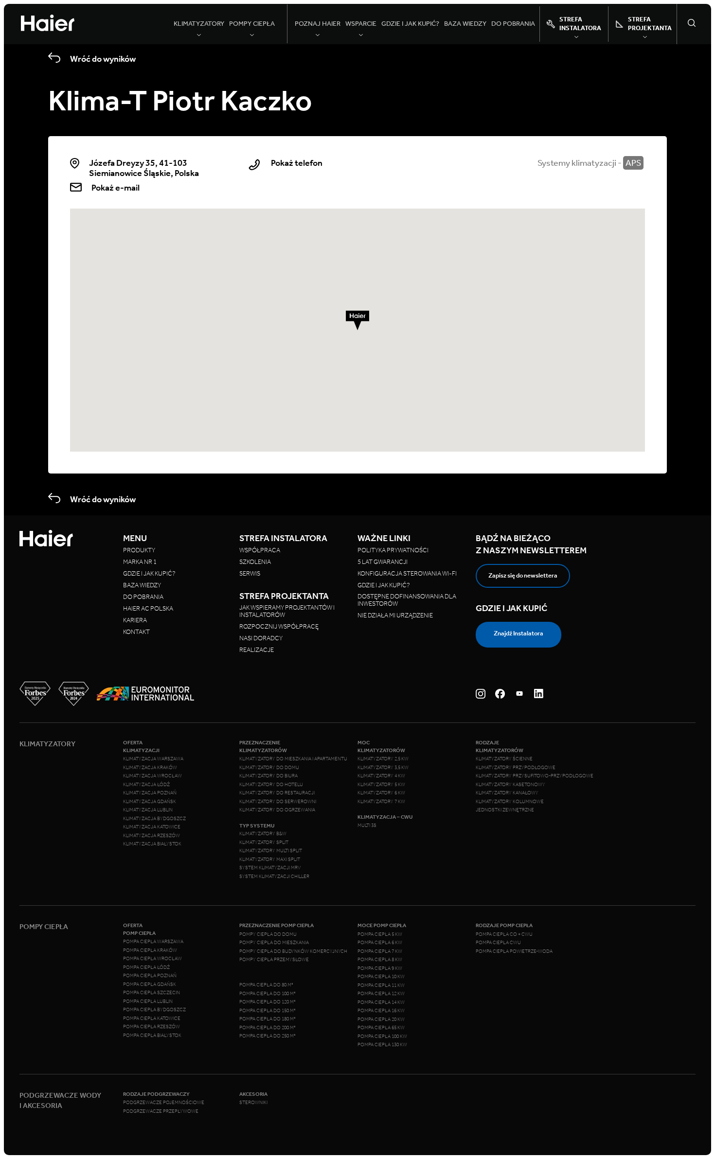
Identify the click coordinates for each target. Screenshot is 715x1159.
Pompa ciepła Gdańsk (149, 984)
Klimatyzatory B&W (262, 834)
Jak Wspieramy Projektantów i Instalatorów (287, 611)
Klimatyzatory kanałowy (507, 793)
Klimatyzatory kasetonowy (510, 785)
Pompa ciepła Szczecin (151, 993)
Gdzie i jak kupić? (410, 23)
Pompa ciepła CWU (498, 943)
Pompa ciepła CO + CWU (504, 934)
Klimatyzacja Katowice (151, 827)
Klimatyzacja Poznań (150, 793)
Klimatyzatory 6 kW (381, 793)
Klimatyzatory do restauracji (277, 793)
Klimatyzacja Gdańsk (149, 802)
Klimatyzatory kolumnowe (510, 802)
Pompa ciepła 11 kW (381, 985)
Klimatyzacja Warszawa (153, 759)
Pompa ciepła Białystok (152, 1035)
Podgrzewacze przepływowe (160, 1111)
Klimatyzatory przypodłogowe (515, 768)
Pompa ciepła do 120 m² (267, 1002)
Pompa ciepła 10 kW (381, 977)
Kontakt (136, 631)
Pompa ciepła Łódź (146, 967)
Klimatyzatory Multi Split (270, 851)
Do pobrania (513, 23)
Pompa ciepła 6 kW (380, 943)
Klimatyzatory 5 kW (381, 785)
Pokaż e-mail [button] (115, 187)
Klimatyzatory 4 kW (381, 776)
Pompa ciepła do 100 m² (267, 994)
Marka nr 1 (140, 561)
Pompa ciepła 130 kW (382, 1045)
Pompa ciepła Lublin (148, 1001)
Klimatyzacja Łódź (146, 785)
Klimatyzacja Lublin (148, 810)
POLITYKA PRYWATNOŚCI (393, 550)
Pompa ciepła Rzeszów (151, 1027)
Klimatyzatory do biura (268, 776)
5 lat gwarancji (383, 561)
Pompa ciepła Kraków (150, 950)
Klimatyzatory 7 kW (381, 802)
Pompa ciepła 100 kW (382, 1036)
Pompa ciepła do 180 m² (267, 1019)
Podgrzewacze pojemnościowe (163, 1103)
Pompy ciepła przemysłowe (274, 960)
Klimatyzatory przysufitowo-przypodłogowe (534, 776)
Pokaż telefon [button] (296, 163)
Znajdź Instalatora (518, 633)
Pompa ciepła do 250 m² (267, 1036)
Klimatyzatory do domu (269, 768)
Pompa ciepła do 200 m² (267, 1028)
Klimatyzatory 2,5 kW (383, 759)
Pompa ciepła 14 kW (381, 1002)
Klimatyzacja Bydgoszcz (154, 819)
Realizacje (256, 649)
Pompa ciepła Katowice (151, 1018)
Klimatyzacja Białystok (152, 844)
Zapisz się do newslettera (522, 575)
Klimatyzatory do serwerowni (277, 802)
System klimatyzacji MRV (270, 868)
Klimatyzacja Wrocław (152, 776)
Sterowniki (253, 1103)
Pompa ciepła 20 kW (381, 1019)
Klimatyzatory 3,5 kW (383, 768)
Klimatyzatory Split (263, 842)
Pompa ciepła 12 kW (381, 994)
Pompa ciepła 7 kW (380, 951)
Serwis (249, 573)
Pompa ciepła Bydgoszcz (154, 1010)
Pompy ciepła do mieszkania (274, 943)
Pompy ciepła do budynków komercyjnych (293, 951)
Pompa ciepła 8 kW (380, 960)
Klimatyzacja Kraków (150, 768)
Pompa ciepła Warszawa (153, 942)
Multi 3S (367, 825)
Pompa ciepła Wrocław (152, 959)
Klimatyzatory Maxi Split (269, 859)
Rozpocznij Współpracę (279, 626)
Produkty (139, 550)
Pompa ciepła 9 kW (380, 968)
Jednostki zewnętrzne (505, 810)
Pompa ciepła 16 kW (381, 1011)
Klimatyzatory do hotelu (271, 785)
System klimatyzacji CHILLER (274, 876)
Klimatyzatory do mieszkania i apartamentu (293, 759)
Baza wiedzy (465, 23)
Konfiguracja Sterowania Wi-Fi (408, 573)
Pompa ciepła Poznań (150, 976)
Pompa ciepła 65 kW (381, 1028)
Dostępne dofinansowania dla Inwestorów (407, 600)
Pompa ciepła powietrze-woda (514, 951)
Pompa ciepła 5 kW (380, 934)
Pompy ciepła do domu (268, 934)
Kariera (135, 620)
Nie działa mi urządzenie (396, 615)
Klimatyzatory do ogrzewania (277, 810)
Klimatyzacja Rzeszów (151, 836)
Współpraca (259, 550)
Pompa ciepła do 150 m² (267, 1011)
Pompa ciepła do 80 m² (266, 985)
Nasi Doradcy (261, 638)
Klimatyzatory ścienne (504, 759)
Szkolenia (255, 561)
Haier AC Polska (148, 608)
